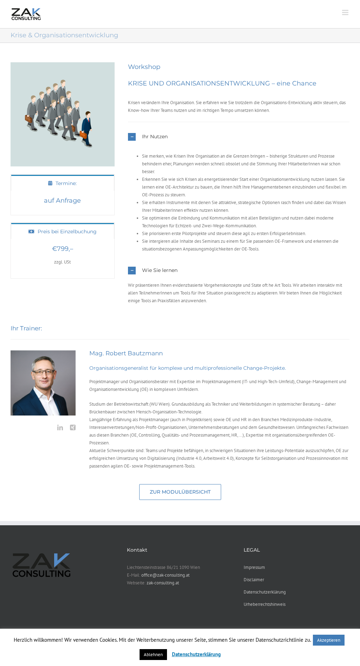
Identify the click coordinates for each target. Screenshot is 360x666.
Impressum (254, 567)
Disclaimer (254, 580)
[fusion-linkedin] (60, 427)
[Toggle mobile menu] (345, 12)
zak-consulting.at (163, 583)
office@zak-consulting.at (165, 575)
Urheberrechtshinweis (264, 604)
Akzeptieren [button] (328, 640)
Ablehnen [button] (153, 655)
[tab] (62, 183)
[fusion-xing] (73, 427)
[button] (238, 136)
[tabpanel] (63, 203)
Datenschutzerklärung (265, 592)
